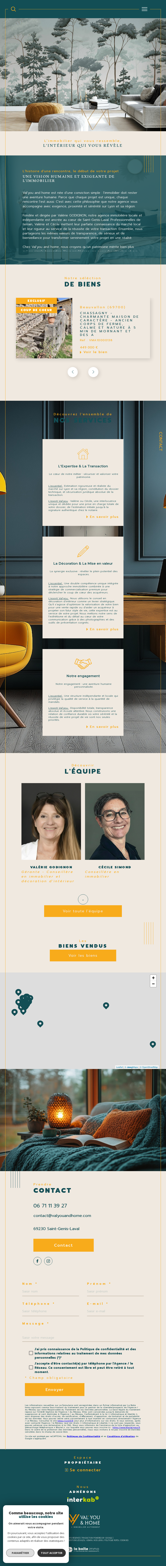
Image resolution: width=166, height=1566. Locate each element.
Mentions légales (76, 1540)
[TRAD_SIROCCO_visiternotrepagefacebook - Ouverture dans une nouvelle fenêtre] (37, 1261)
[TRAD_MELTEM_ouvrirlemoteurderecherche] (13, 9)
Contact (161, 441)
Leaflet (119, 1067)
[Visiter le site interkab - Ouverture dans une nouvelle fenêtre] (83, 1499)
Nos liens (98, 1540)
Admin (89, 1540)
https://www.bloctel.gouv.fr (126, 1427)
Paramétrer (20, 1553)
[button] (93, 372)
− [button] (153, 983)
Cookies (124, 1540)
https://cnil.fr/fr (65, 1420)
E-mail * (98, 1304)
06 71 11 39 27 (50, 1206)
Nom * (30, 1284)
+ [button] (153, 977)
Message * (36, 1323)
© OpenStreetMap (149, 1067)
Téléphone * (38, 1304)
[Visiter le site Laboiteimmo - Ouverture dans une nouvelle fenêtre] (83, 1554)
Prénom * (99, 1284)
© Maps (131, 1067)
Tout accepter (51, 1553)
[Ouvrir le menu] (144, 9)
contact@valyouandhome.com (62, 1216)
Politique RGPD (111, 1540)
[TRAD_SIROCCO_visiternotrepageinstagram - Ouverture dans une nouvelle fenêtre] (48, 1261)
